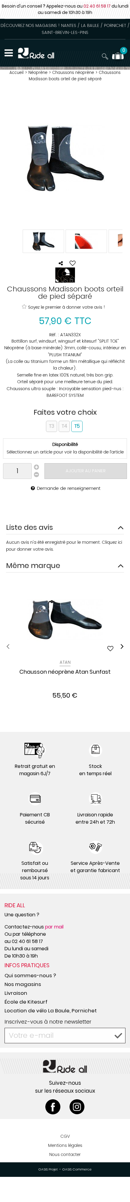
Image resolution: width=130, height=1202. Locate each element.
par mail (54, 926)
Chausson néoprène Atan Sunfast (65, 672)
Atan (65, 662)
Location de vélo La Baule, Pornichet (51, 1010)
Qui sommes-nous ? (30, 975)
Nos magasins (23, 984)
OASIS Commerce (77, 1169)
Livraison (16, 993)
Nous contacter (65, 1154)
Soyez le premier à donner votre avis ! (66, 307)
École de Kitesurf (26, 1001)
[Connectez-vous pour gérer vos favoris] (72, 263)
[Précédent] (8, 646)
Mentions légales (65, 1145)
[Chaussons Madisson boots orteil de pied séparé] (43, 241)
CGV (65, 1136)
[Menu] (9, 53)
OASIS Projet (48, 1169)
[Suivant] (122, 646)
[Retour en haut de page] (118, 1184)
